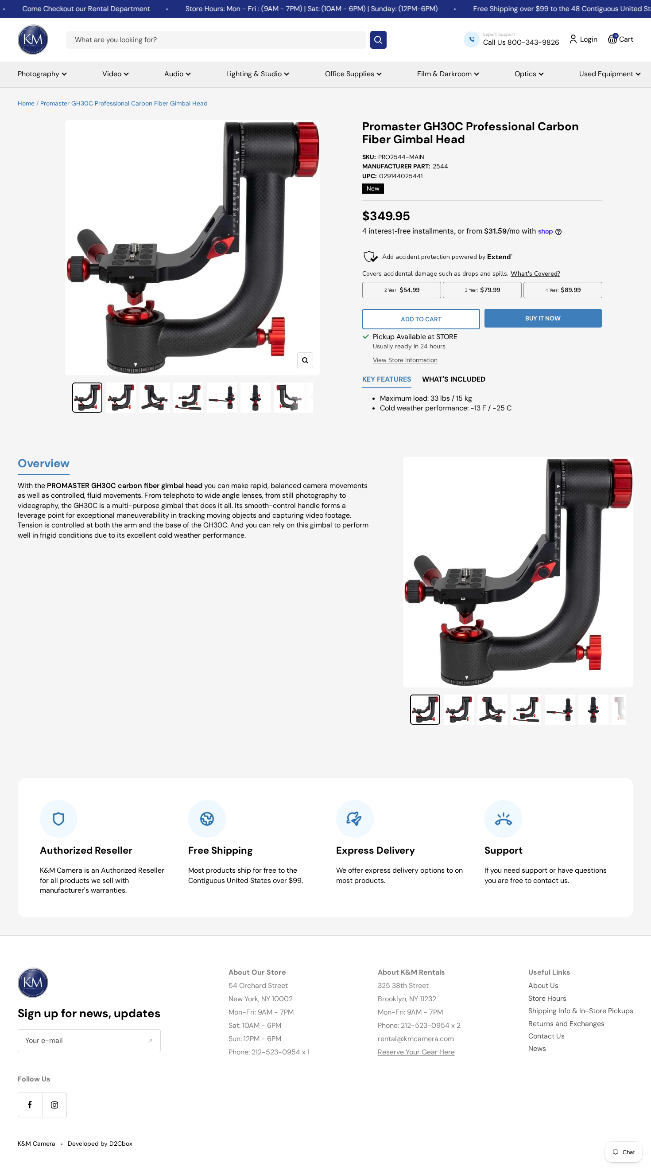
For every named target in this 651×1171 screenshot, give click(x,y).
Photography (38, 73)
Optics (525, 73)
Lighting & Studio (254, 73)
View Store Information (405, 360)
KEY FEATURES (386, 380)
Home (26, 103)
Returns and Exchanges (566, 1023)
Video (111, 73)
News (537, 1048)
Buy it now (543, 318)
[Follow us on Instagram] (54, 1105)
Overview (44, 464)
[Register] (150, 1041)
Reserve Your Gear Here (416, 1052)
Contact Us (546, 1036)
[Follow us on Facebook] (30, 1105)
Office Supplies (349, 73)
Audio (173, 73)
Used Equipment (606, 73)
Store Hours (547, 998)
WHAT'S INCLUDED (453, 380)
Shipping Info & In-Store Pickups (580, 1010)
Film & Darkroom (444, 73)
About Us (543, 985)
